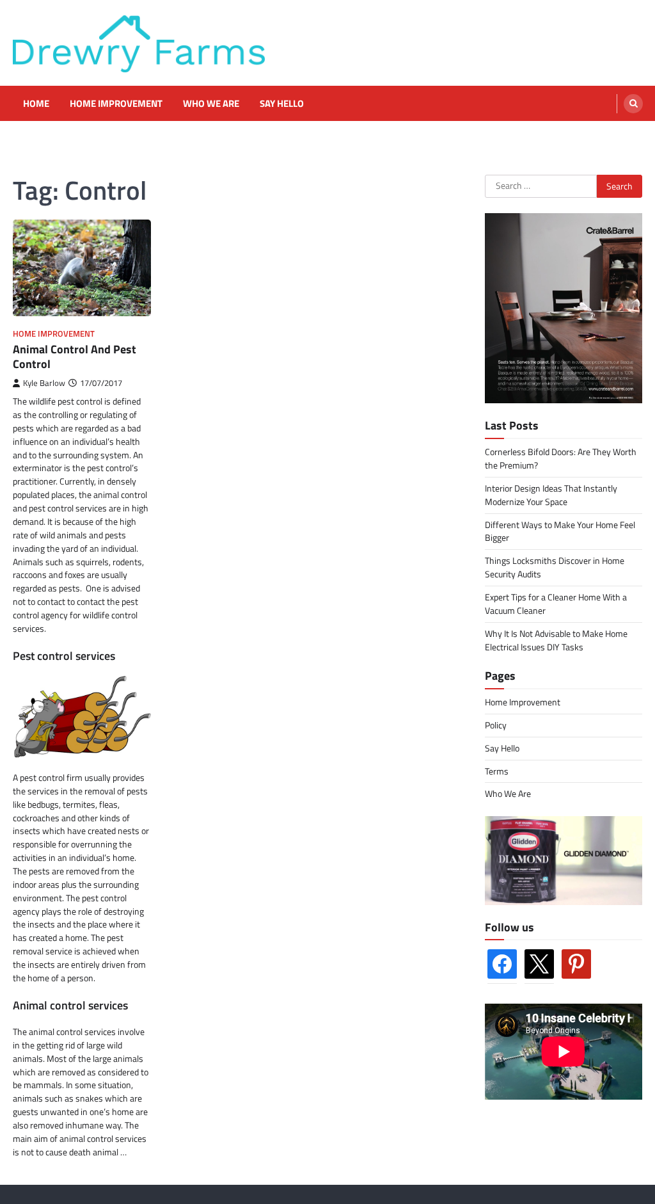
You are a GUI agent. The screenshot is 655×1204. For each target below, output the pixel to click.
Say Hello (282, 104)
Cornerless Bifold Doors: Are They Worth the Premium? (560, 458)
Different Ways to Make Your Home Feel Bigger (560, 531)
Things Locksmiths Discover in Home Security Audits (554, 567)
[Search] (633, 103)
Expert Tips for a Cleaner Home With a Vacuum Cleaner (556, 603)
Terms (497, 771)
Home (36, 104)
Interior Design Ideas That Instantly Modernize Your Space (551, 494)
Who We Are (211, 104)
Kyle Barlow (44, 383)
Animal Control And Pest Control (74, 357)
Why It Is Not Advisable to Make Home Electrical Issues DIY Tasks (556, 640)
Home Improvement (116, 104)
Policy (496, 725)
